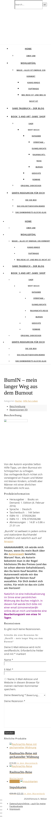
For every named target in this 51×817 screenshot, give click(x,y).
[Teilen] (1, 806)
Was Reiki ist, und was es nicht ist (34, 260)
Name (8, 659)
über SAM (30, 56)
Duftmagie (33, 89)
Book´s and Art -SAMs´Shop (28, 116)
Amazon (8, 541)
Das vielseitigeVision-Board (31, 206)
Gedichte (36, 173)
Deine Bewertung (15, 695)
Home (28, 48)
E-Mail (8, 669)
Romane (36, 179)
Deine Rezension (14, 701)
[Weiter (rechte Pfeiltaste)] (1, 816)
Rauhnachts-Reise (39, 310)
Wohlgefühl (28, 63)
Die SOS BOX (31, 200)
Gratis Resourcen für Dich (28, 193)
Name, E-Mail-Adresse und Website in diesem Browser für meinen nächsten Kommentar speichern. (21, 684)
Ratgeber (36, 136)
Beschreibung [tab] (17, 406)
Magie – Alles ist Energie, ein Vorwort (31, 241)
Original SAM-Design (31, 185)
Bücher (18, 401)
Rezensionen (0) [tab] (18, 409)
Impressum (15, 809)
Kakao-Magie (33, 82)
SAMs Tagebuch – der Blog (28, 108)
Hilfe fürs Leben (30, 401)
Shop (31, 123)
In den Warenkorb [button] (27, 763)
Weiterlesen (16, 778)
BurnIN (39, 167)
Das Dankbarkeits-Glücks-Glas (31, 212)
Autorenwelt (16, 554)
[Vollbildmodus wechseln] (1, 803)
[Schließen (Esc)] (1, 809)
